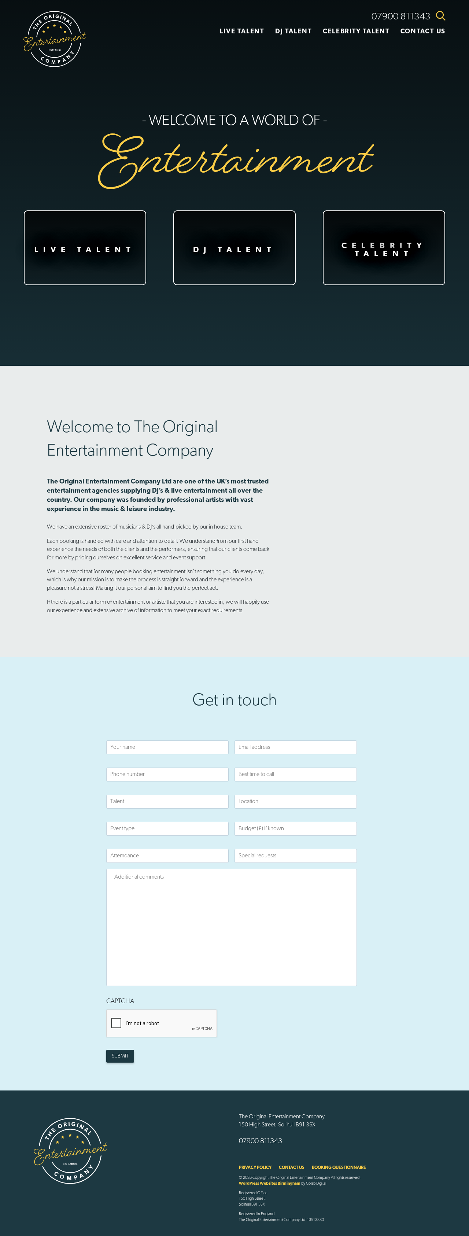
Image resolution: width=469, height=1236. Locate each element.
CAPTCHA (120, 1001)
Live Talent (242, 32)
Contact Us (423, 32)
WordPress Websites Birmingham (269, 1184)
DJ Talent (293, 32)
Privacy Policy (255, 1168)
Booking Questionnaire (339, 1168)
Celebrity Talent (356, 32)
